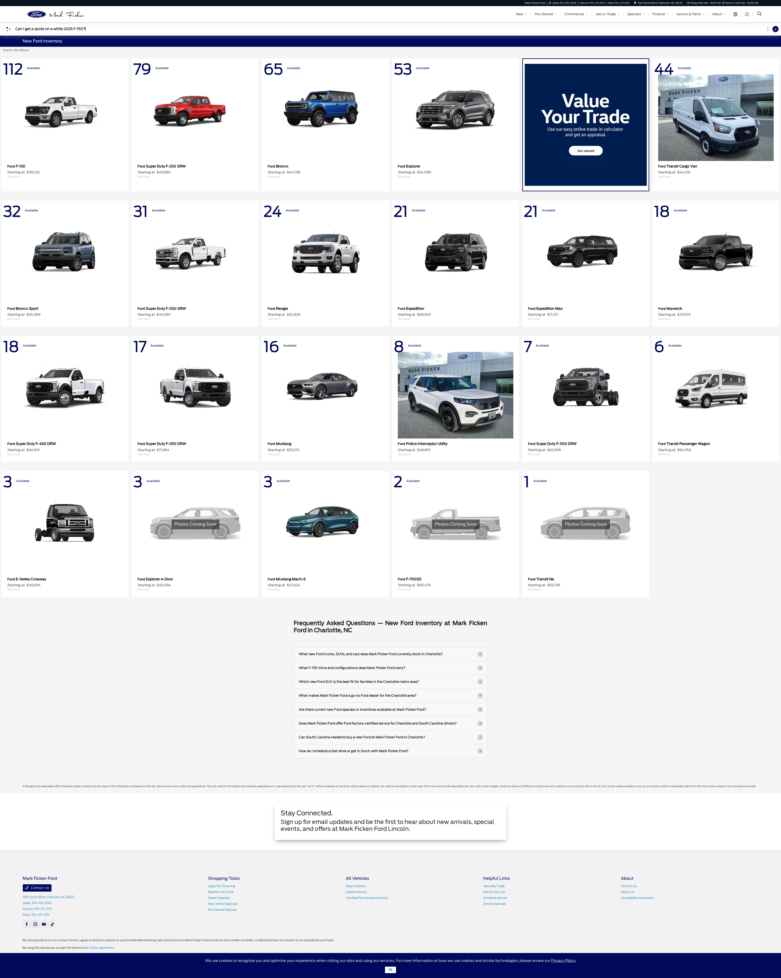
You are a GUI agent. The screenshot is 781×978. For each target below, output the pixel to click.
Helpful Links (496, 878)
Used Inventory (356, 892)
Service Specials (494, 903)
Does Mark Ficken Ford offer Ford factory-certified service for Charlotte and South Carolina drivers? (390, 723)
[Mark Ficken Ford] (58, 14)
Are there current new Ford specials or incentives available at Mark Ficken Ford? (390, 709)
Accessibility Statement (637, 898)
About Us (627, 892)
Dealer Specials (219, 898)
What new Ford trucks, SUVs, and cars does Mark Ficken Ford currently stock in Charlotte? (390, 654)
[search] (759, 14)
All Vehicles (357, 878)
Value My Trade (494, 886)
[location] (635, 2)
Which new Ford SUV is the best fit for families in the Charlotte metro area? (390, 682)
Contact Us (39, 888)
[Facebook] (27, 924)
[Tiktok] (52, 924)
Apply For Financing (221, 886)
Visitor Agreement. (102, 947)
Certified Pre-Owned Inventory (367, 898)
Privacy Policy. (563, 960)
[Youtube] (44, 924)
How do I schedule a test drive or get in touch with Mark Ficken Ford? (390, 751)
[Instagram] (35, 924)
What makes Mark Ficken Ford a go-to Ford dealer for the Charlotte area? (390, 695)
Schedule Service (495, 898)
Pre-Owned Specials (222, 909)
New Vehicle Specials (222, 903)
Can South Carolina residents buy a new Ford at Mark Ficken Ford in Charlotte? (390, 737)
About (627, 878)
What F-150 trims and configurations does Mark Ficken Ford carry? (390, 668)
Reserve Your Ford (220, 892)
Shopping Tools (224, 878)
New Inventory (356, 886)
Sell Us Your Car (494, 892)
